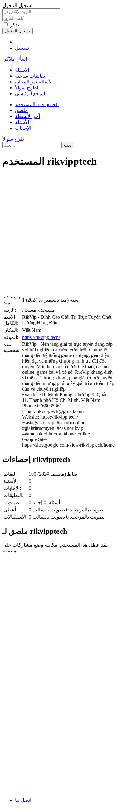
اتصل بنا (23, 800)
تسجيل (22, 48)
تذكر (14, 24)
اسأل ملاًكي (14, 59)
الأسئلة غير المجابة (34, 81)
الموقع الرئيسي (30, 93)
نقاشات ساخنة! (30, 75)
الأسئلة (22, 70)
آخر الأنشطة (27, 116)
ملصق (21, 110)
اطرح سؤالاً (26, 87)
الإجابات (23, 128)
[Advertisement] (58, 232)
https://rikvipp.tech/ (41, 337)
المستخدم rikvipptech (37, 104)
